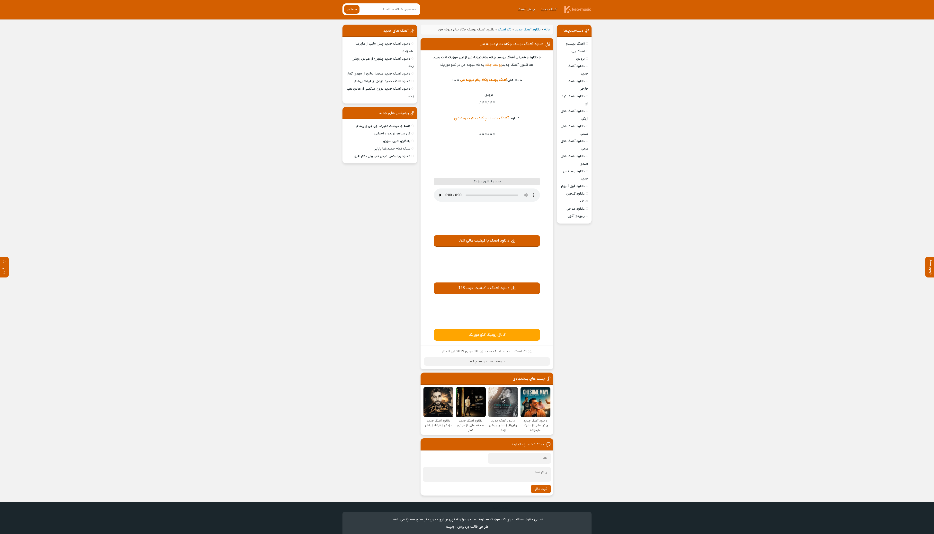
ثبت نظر (541, 489)
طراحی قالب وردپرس (472, 526)
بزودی (580, 58)
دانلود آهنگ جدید (528, 29)
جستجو (352, 9)
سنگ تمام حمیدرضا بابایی (392, 148)
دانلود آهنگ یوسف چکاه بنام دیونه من (512, 44)
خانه (547, 29)
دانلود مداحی (575, 208)
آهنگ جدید (549, 9)
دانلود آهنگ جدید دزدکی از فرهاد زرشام (382, 81)
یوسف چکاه (493, 65)
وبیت (450, 526)
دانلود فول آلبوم (573, 186)
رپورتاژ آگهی (576, 216)
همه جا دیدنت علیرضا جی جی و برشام (383, 126)
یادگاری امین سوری (396, 141)
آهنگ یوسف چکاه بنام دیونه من (483, 80)
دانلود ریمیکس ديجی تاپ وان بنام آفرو (382, 156)
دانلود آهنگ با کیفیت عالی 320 (483, 240)
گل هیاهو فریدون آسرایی (392, 133)
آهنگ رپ (578, 51)
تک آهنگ (505, 29)
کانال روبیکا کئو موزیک (486, 334)
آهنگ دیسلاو (575, 43)
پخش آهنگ (526, 9)
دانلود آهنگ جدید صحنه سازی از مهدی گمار (378, 73)
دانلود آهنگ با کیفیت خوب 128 (484, 288)
